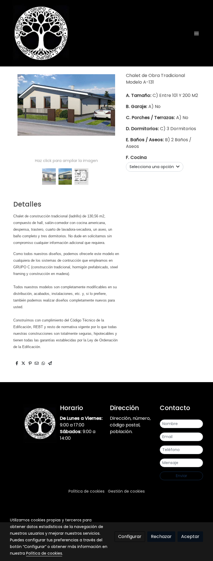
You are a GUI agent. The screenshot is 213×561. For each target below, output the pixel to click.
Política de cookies (87, 491)
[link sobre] (32, 423)
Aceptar (190, 536)
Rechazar (161, 536)
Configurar (129, 536)
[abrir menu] (196, 33)
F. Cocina (136, 157)
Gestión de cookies (126, 491)
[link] (41, 33)
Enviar (181, 475)
